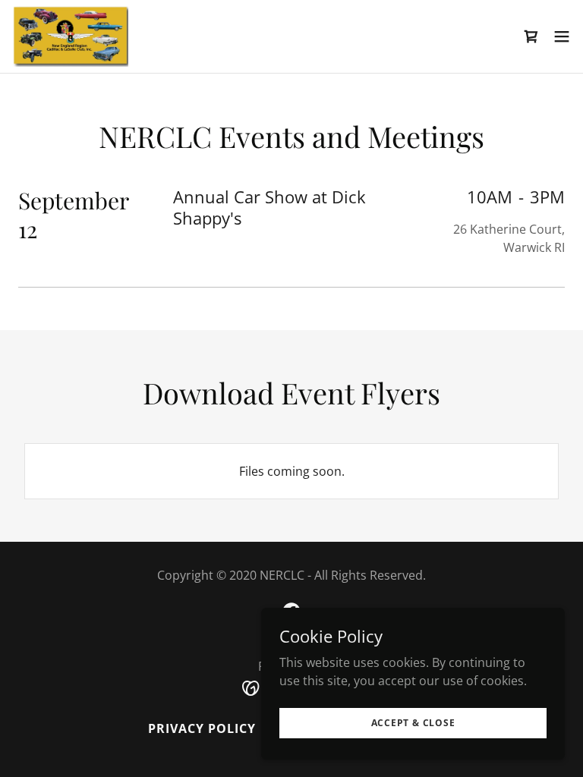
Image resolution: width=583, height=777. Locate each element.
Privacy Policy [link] (202, 728)
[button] (531, 36)
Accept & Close (413, 722)
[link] (70, 36)
